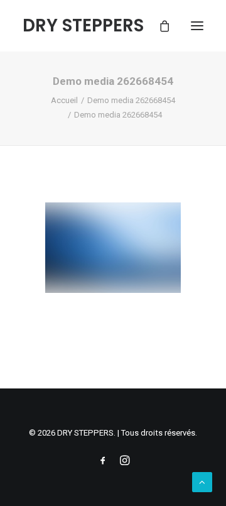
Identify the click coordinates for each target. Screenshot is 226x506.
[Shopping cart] (159, 25)
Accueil (64, 100)
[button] (197, 26)
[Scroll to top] (202, 481)
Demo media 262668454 (131, 100)
